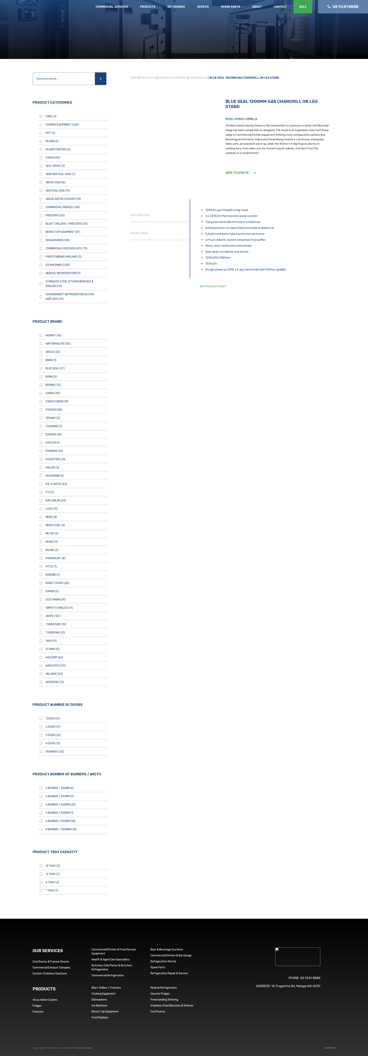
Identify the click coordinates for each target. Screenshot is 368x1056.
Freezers (55, 215)
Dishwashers (58, 240)
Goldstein (56, 459)
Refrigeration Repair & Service (169, 973)
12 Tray (52, 874)
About (257, 6)
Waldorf (54, 657)
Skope (53, 616)
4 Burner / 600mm (61, 804)
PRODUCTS (44, 988)
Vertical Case (58, 190)
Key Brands (176, 6)
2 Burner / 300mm (60, 788)
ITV (50, 492)
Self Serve (55, 166)
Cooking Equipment (62, 124)
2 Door (53, 727)
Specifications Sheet (213, 286)
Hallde (52, 467)
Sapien (52, 591)
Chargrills (198, 77)
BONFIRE (329, 1047)
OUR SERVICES (48, 950)
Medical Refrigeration (63, 273)
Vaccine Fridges (160, 993)
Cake (51, 116)
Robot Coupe (57, 583)
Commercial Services (112, 6)
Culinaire (54, 426)
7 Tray (52, 890)
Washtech (56, 665)
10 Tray (53, 865)
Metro (52, 533)
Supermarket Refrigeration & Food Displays (70, 297)
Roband (53, 574)
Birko (51, 360)
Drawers (55, 751)
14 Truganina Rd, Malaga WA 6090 (295, 986)
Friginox (54, 451)
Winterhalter (58, 343)
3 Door (53, 735)
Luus (52, 508)
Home (134, 77)
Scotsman (56, 599)
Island (52, 141)
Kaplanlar (56, 500)
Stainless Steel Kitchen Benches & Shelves (70, 284)
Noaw (52, 541)
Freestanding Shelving (63, 256)
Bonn (51, 376)
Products (147, 6)
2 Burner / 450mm (60, 796)
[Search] (100, 78)
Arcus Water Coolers (63, 199)
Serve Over (55, 182)
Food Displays (100, 1017)
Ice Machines (58, 265)
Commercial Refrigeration (108, 975)
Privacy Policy (83, 1047)
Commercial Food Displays (66, 248)
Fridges (37, 1005)
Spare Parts (230, 6)
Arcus (53, 352)
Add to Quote (237, 172)
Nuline (52, 550)
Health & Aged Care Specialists (111, 959)
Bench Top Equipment (63, 232)
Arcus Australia (30, 10)
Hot (50, 133)
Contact (280, 6)
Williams (54, 674)
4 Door (53, 743)
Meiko (51, 517)
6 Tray (52, 882)
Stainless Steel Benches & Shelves (171, 1005)
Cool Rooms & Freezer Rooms (51, 961)
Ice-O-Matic (56, 484)
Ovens (53, 157)
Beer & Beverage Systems (166, 949)
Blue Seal (55, 368)
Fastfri (53, 442)
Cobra (53, 393)
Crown (53, 418)
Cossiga (54, 409)
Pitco (51, 566)
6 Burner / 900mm (61, 821)
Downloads (139, 233)
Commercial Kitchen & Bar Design (171, 955)
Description (139, 215)
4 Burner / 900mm (59, 813)
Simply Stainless (59, 607)
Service (203, 6)
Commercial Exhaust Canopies (51, 967)
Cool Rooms (157, 1011)
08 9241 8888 (310, 978)
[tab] (160, 215)
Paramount (55, 558)
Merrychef (55, 525)
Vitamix (52, 649)
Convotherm (57, 401)
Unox (51, 641)
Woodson (55, 682)
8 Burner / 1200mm (61, 829)
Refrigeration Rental (163, 961)
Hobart (53, 335)
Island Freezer (58, 149)
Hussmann (55, 475)
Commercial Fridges (63, 207)
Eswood (54, 434)
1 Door (53, 718)
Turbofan (55, 632)
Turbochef (56, 624)
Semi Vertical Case (60, 174)
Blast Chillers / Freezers (67, 223)
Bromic (53, 385)
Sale (302, 6)
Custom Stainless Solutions (50, 973)
